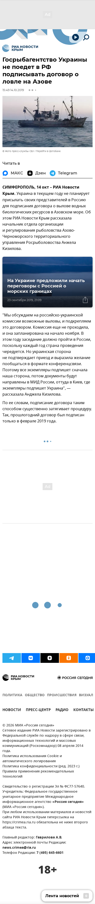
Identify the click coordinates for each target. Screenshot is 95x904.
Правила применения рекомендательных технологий (38, 774)
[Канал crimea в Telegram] (11, 658)
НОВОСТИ (11, 710)
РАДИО (62, 710)
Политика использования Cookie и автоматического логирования (32, 758)
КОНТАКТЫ (83, 710)
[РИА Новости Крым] (20, 48)
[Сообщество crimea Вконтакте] (30, 658)
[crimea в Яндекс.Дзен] (49, 658)
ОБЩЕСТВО (35, 695)
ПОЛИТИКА (12, 695)
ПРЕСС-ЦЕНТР (38, 710)
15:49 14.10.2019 (13, 90)
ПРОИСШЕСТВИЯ (61, 695)
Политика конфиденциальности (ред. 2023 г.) (40, 766)
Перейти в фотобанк (48, 151)
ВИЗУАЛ (86, 695)
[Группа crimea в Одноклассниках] (68, 658)
